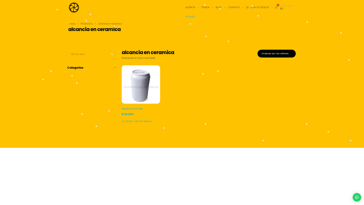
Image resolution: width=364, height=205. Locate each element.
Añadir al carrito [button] (131, 120)
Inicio (73, 23)
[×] (357, 197)
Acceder (190, 16)
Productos (87, 23)
